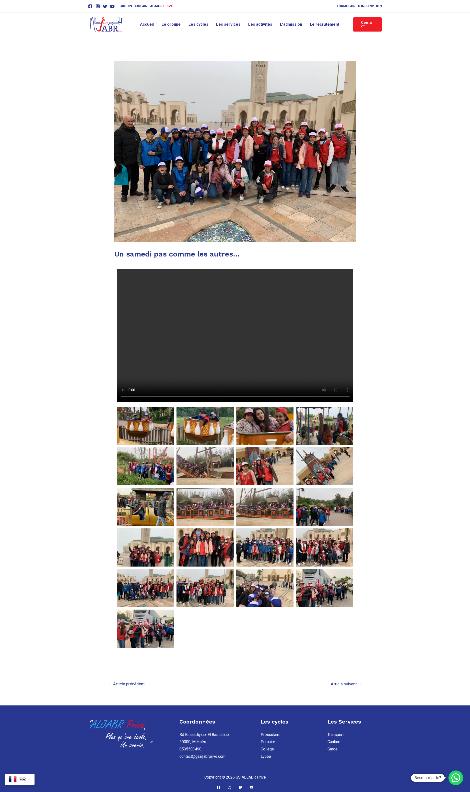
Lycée (266, 756)
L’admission (291, 24)
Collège (267, 749)
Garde (333, 749)
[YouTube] (112, 6)
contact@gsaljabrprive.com (202, 756)
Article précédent (126, 683)
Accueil (147, 24)
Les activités (260, 24)
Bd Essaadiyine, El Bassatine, (204, 734)
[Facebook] (90, 6)
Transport (336, 734)
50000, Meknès (192, 741)
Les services (228, 24)
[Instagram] (97, 6)
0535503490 (190, 749)
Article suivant (346, 683)
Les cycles (198, 24)
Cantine (334, 741)
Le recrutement (324, 24)
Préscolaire (271, 734)
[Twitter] (105, 6)
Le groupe (171, 24)
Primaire (268, 741)
